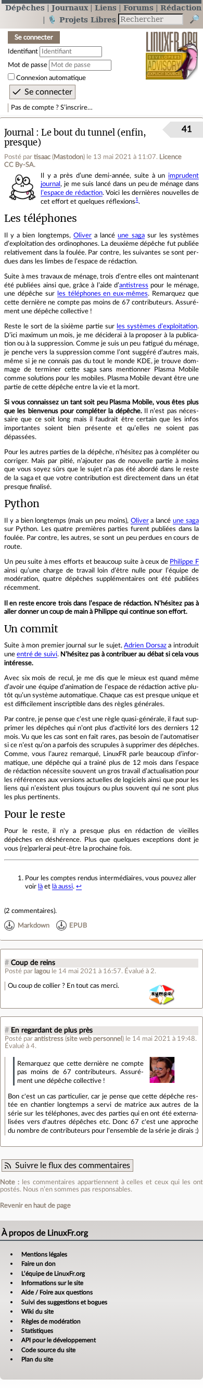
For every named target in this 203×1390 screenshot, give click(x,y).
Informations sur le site (52, 1283)
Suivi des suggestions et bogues (64, 1302)
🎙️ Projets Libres (81, 19)
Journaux (70, 7)
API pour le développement (58, 1340)
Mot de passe (27, 65)
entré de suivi (37, 654)
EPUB (78, 925)
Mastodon (68, 157)
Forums (138, 7)
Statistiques (37, 1331)
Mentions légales (44, 1254)
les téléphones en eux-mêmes (102, 293)
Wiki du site (37, 1311)
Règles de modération (51, 1321)
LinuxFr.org (172, 48)
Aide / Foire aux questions (57, 1292)
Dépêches (25, 7)
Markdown (33, 925)
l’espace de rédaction (72, 193)
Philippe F (184, 562)
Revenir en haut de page (35, 1205)
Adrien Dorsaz (145, 645)
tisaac (42, 157)
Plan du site (37, 1359)
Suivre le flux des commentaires (72, 1165)
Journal (19, 132)
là (40, 886)
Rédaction (180, 7)
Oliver (82, 235)
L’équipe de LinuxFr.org (53, 1273)
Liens (106, 7)
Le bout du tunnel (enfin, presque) (75, 137)
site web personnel (94, 1039)
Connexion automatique (51, 78)
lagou (42, 971)
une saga (131, 235)
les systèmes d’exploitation (157, 326)
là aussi (62, 886)
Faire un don (38, 1264)
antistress (133, 285)
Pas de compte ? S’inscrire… (52, 107)
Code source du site (48, 1350)
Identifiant (23, 51)
